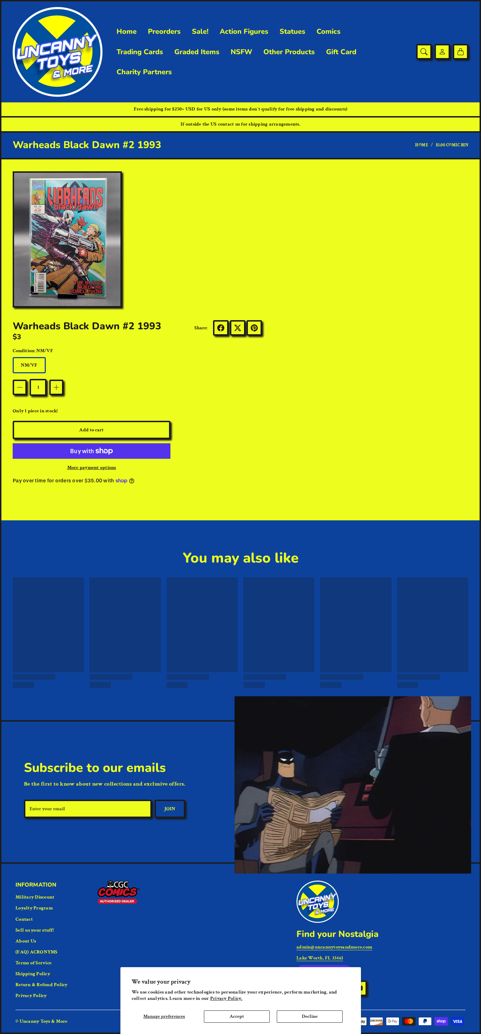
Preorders (164, 31)
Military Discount (34, 897)
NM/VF (29, 365)
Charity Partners (144, 72)
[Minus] (20, 387)
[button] (221, 328)
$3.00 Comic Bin (452, 145)
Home (127, 31)
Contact (24, 919)
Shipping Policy (32, 974)
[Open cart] (460, 51)
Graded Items (196, 52)
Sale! (200, 31)
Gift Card (341, 52)
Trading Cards (140, 52)
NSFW (241, 52)
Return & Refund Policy (41, 985)
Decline (310, 1016)
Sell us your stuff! (34, 930)
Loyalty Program (34, 908)
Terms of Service (33, 963)
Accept (237, 1016)
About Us (25, 941)
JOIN (169, 809)
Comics (329, 31)
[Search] (424, 51)
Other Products (289, 52)
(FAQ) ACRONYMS (36, 952)
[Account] (442, 51)
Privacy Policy (31, 995)
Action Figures (244, 31)
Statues (292, 31)
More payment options (91, 467)
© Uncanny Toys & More (41, 1021)
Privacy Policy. (226, 998)
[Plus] (56, 387)
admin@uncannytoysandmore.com (334, 947)
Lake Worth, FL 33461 (319, 958)
